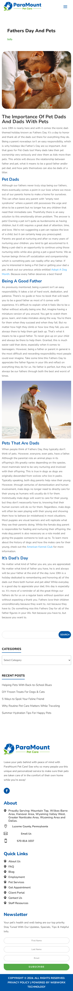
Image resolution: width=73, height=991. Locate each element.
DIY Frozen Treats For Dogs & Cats (23, 692)
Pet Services (16, 882)
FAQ (11, 866)
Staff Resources (18, 903)
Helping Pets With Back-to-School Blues (27, 685)
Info (9, 39)
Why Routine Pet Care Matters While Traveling (31, 706)
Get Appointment (19, 887)
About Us (14, 861)
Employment (16, 877)
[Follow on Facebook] (7, 791)
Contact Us (15, 898)
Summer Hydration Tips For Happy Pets (26, 713)
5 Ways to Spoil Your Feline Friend (23, 699)
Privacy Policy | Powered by (29, 982)
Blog (11, 872)
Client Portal (16, 893)
